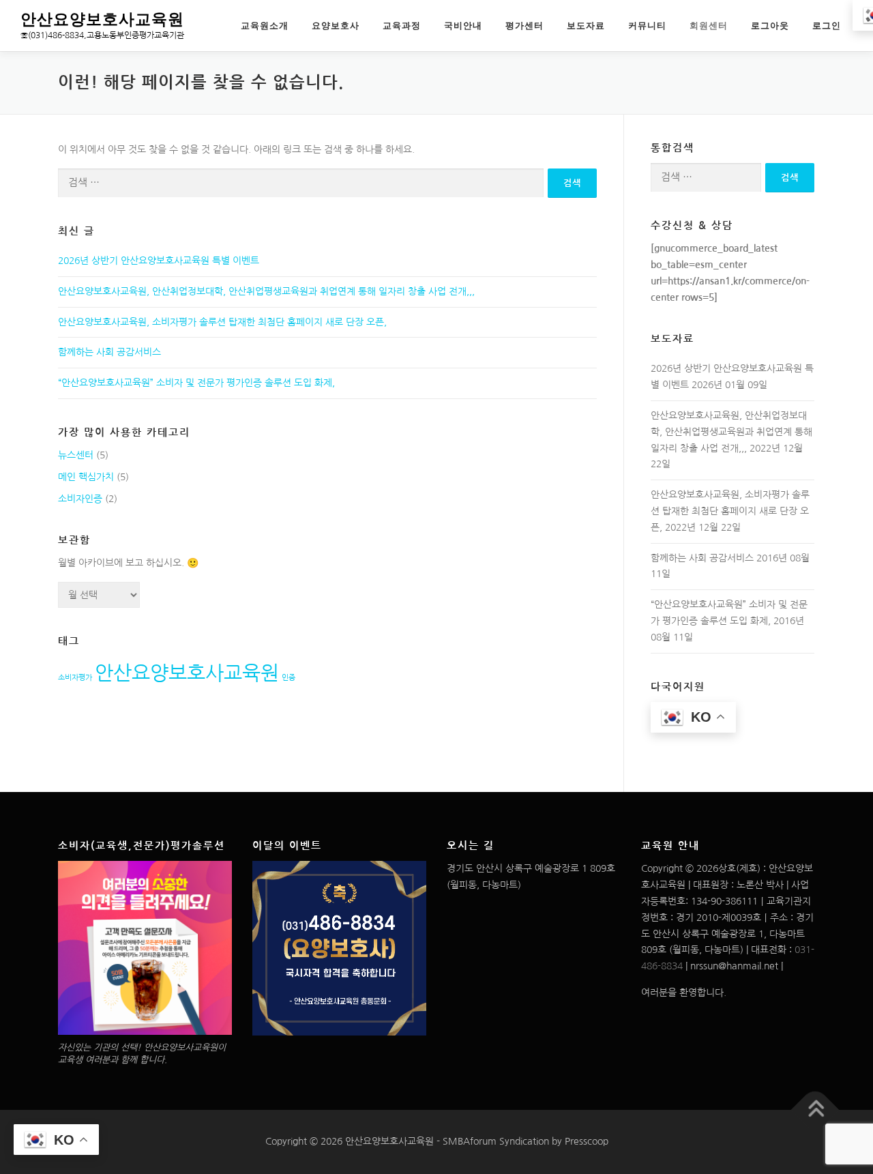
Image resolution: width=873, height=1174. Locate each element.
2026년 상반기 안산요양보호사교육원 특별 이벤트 (158, 260)
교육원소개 (264, 25)
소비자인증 (80, 498)
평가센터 (524, 25)
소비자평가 (75, 677)
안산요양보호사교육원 (102, 20)
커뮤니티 (647, 25)
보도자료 (586, 25)
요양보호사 (335, 25)
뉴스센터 (75, 455)
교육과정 (402, 25)
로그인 (826, 25)
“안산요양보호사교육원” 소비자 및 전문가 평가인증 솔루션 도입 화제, (196, 382)
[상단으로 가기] (815, 1110)
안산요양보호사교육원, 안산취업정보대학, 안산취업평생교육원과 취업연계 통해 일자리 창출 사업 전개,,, (266, 291)
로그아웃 (770, 25)
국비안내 (463, 25)
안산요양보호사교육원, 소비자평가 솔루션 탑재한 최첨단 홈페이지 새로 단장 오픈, (222, 322)
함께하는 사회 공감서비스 (109, 352)
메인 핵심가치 (86, 477)
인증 (288, 677)
